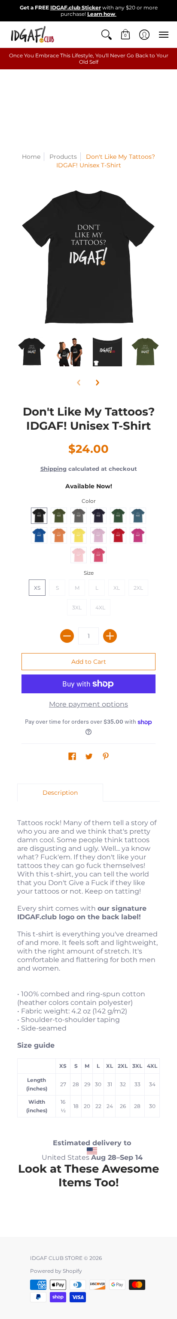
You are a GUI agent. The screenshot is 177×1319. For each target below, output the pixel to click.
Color (89, 501)
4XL (100, 607)
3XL (77, 607)
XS (37, 588)
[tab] (60, 793)
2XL (138, 588)
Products (63, 156)
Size (89, 573)
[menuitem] (106, 34)
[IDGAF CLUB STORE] (32, 34)
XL (116, 588)
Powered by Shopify (56, 1271)
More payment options (88, 704)
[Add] (110, 636)
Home (31, 156)
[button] (106, 34)
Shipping (53, 469)
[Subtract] (67, 636)
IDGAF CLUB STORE (56, 1258)
